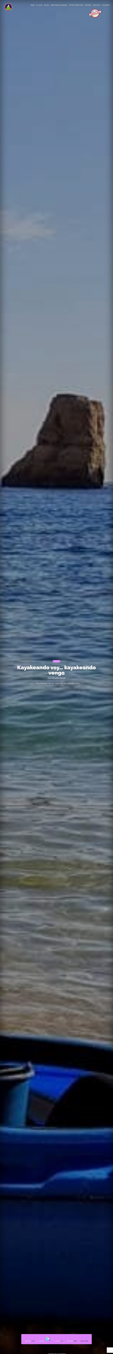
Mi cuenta (106, 5)
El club (39, 5)
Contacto (96, 5)
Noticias (88, 5)
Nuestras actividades (59, 5)
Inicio (33, 5)
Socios (46, 5)
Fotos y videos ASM (76, 5)
